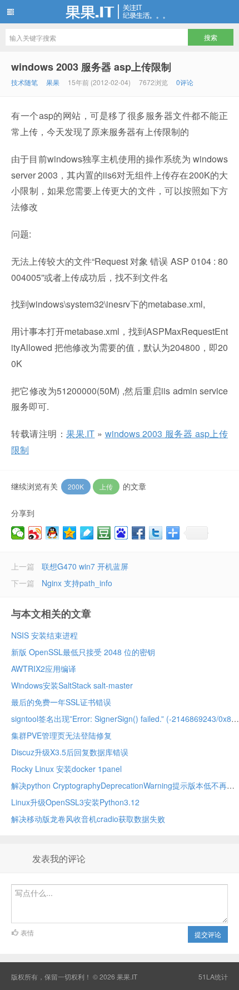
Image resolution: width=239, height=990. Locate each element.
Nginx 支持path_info (77, 582)
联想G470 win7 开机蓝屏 (85, 566)
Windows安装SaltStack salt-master (72, 685)
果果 (52, 82)
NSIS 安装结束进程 (44, 635)
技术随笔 (24, 82)
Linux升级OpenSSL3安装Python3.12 (75, 802)
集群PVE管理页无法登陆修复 (61, 735)
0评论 (184, 82)
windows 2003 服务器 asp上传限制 (91, 67)
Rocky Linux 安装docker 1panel (66, 768)
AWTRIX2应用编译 (43, 668)
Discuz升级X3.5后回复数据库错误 (69, 752)
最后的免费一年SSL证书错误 (61, 701)
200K (76, 486)
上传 (106, 486)
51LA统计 (213, 976)
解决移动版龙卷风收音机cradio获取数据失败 (88, 818)
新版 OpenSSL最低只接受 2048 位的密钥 (83, 651)
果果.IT (119, 11)
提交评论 (208, 934)
